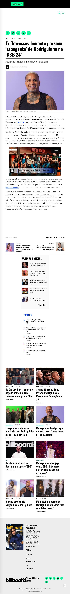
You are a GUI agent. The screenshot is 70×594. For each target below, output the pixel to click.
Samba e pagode (9, 386)
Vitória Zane (10, 399)
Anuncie (28, 558)
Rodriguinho (9, 237)
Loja (27, 565)
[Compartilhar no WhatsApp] (18, 33)
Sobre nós (29, 555)
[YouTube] (58, 578)
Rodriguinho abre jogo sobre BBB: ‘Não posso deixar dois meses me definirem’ (48, 468)
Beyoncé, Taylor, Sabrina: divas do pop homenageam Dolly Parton (38, 265)
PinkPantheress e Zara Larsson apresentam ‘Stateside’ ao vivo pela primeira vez (37, 273)
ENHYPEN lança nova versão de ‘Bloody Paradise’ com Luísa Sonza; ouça (38, 282)
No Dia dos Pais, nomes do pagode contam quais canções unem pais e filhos (19, 393)
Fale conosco (29, 569)
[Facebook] (46, 578)
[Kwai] (46, 582)
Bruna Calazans (11, 470)
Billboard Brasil (11, 438)
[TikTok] (61, 578)
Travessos (15, 237)
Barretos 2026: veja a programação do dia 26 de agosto (38, 299)
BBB (6, 38)
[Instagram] (50, 578)
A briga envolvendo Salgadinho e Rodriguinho (19, 503)
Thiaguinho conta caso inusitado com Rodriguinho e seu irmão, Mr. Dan (20, 431)
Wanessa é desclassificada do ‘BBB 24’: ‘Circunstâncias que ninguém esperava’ (45, 248)
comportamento (12, 187)
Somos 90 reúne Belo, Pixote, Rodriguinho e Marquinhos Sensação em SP (49, 394)
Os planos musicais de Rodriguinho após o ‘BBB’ (19, 464)
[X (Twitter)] (54, 578)
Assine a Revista (30, 562)
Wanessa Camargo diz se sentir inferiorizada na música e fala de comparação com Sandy (24, 248)
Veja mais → (42, 305)
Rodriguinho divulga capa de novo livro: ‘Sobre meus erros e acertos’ (49, 431)
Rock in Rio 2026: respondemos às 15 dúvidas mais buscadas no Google (38, 290)
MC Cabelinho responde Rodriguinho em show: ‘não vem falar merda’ (50, 505)
